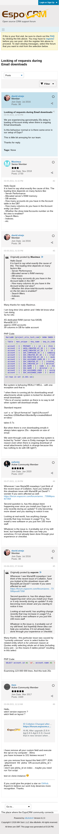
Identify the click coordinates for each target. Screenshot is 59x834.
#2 (54, 181)
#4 (54, 481)
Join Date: (16, 101)
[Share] (52, 103)
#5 (54, 566)
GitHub (44, 783)
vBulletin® (29, 818)
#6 (54, 704)
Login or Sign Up (47, 2)
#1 (54, 112)
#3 (54, 251)
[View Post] (42, 257)
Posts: (14, 104)
